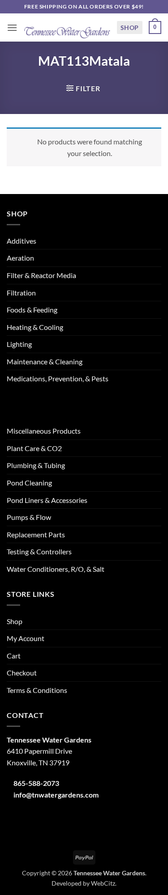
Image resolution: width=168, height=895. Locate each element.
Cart (14, 655)
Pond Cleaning (29, 482)
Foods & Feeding (32, 309)
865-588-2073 (36, 783)
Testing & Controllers (39, 551)
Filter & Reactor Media (41, 275)
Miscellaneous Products (44, 430)
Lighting (19, 344)
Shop (130, 27)
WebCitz (103, 883)
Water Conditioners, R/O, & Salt (55, 569)
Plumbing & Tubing (36, 465)
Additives (21, 240)
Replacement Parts (36, 534)
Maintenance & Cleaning (44, 361)
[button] (12, 27)
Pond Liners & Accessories (47, 500)
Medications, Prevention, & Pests (57, 378)
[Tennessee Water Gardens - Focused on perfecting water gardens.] (67, 27)
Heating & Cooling (35, 327)
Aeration (20, 257)
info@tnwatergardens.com (56, 794)
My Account (25, 638)
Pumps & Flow (29, 517)
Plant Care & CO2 (34, 448)
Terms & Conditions (37, 690)
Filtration (21, 292)
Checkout (22, 672)
